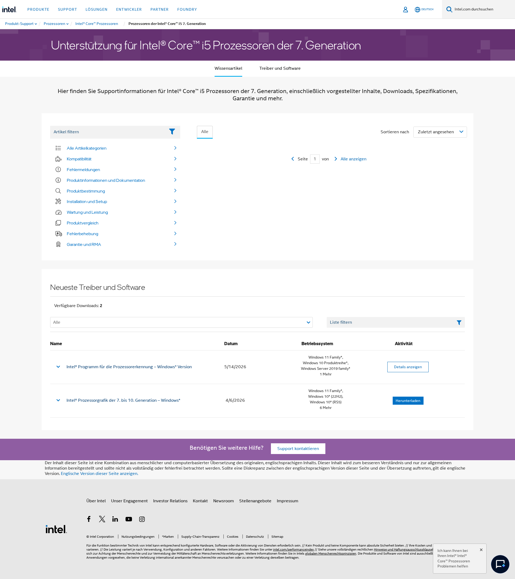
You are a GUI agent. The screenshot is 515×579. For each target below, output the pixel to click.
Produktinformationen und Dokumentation (106, 180)
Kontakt (200, 501)
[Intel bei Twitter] (102, 520)
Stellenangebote (255, 501)
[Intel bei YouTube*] (128, 520)
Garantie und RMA (84, 244)
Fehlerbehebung (82, 233)
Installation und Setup (87, 201)
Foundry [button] (187, 9)
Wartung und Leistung (87, 212)
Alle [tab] (204, 131)
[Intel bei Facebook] (88, 520)
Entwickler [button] (129, 9)
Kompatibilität (79, 158)
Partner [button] (159, 9)
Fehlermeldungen (83, 169)
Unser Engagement (129, 501)
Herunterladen (408, 400)
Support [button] (67, 9)
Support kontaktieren (298, 448)
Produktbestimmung (86, 191)
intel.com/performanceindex (293, 549)
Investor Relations (170, 501)
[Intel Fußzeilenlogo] (56, 529)
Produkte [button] (38, 9)
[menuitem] (54, 24)
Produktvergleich (82, 223)
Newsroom (223, 501)
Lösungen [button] (97, 9)
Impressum (287, 501)
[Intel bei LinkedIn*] (115, 520)
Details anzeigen (408, 366)
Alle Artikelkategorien (86, 148)
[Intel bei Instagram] (141, 520)
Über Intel (96, 501)
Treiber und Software (280, 68)
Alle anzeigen (353, 159)
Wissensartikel (228, 68)
